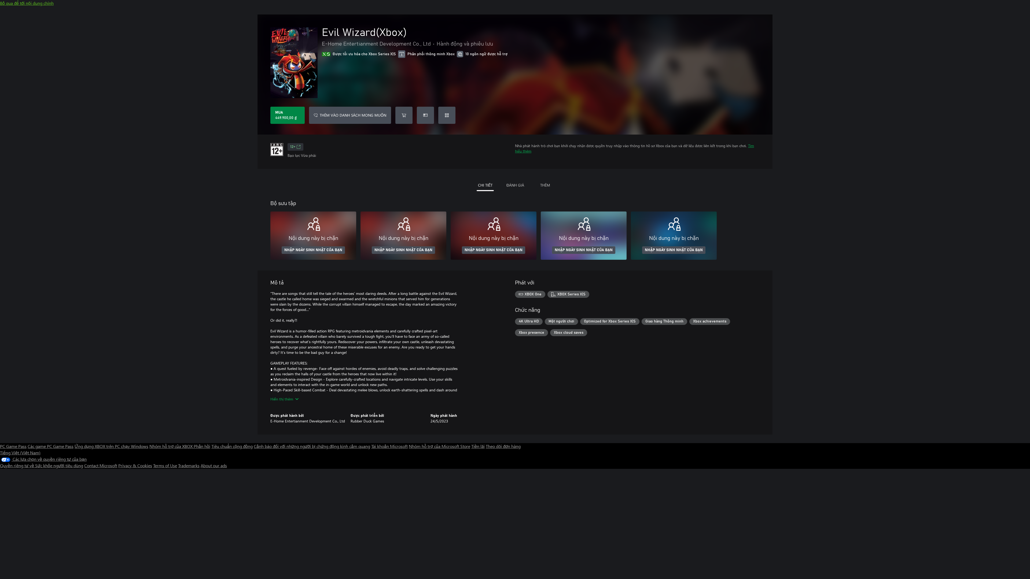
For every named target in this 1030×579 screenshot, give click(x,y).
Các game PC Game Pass (50, 446)
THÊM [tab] (545, 185)
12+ (292, 147)
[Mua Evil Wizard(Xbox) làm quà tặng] (425, 115)
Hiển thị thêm (281, 399)
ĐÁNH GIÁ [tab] (515, 185)
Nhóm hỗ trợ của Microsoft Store (439, 446)
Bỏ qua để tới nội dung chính (27, 3)
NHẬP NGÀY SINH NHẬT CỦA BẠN (313, 250)
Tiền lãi (478, 446)
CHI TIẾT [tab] (485, 185)
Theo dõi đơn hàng (503, 446)
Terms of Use (165, 465)
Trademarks (189, 465)
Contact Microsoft (100, 465)
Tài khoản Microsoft (389, 446)
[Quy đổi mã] (446, 115)
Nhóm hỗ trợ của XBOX (171, 446)
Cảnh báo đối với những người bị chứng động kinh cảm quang (312, 446)
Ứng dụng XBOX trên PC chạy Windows (111, 446)
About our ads (214, 465)
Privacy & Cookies (135, 465)
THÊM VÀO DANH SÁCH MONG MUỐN (353, 115)
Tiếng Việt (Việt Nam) (20, 452)
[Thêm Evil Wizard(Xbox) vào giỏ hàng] (404, 115)
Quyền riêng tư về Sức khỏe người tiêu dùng (41, 465)
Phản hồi (202, 446)
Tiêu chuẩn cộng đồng (232, 446)
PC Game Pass (13, 446)
